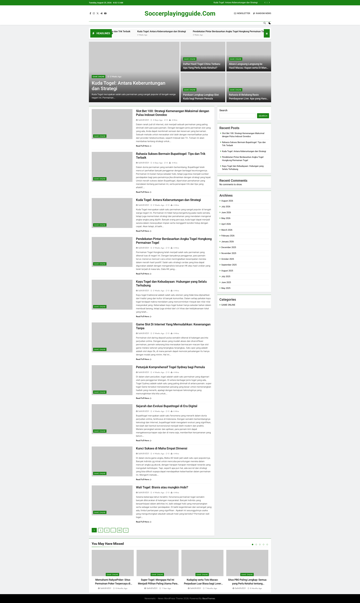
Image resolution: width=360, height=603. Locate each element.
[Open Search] (265, 23)
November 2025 (228, 253)
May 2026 (225, 218)
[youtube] (105, 13)
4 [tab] (263, 544)
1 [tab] (252, 544)
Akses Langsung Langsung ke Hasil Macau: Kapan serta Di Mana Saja (248, 68)
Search (223, 110)
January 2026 (227, 241)
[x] (98, 13)
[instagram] (94, 13)
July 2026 (225, 206)
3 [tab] (260, 544)
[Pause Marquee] (267, 33)
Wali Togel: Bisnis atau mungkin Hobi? (162, 487)
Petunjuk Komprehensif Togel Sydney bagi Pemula (170, 367)
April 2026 (226, 224)
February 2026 (227, 235)
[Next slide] (269, 2)
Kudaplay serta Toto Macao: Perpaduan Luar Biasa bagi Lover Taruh (202, 583)
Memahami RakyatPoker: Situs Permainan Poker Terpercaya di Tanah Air (112, 583)
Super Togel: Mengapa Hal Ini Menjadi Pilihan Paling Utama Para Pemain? (157, 583)
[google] (101, 13)
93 (119, 530)
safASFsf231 (143, 120)
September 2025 (229, 265)
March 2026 (226, 230)
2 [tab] (256, 544)
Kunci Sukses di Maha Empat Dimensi (161, 448)
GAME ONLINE (98, 76)
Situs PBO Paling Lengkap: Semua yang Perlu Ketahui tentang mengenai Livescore (247, 583)
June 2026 (226, 212)
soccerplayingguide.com (180, 13)
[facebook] (90, 13)
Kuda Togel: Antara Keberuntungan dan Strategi (236, 3)
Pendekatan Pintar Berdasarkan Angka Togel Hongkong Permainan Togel (208, 31)
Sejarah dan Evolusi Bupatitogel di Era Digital (166, 406)
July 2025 (225, 276)
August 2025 (227, 270)
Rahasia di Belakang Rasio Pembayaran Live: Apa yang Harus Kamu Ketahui (248, 98)
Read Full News (142, 145)
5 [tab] (267, 544)
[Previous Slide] (265, 2)
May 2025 (225, 288)
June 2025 (226, 282)
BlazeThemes (208, 598)
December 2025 (228, 247)
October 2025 (227, 259)
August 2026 (227, 201)
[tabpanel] (112, 570)
